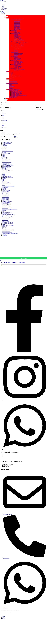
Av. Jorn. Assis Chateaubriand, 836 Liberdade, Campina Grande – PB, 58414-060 (10, 282)
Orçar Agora (24, 258)
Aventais (4, 152)
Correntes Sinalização (6, 176)
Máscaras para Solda (6, 203)
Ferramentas (4, 181)
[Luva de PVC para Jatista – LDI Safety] (18, 254)
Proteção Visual (5, 218)
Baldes (3, 154)
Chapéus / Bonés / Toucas (7, 170)
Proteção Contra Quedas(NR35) (8, 214)
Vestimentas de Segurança (8, 459)
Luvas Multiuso (5, 196)
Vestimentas (4, 235)
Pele (3, 211)
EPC (3, 179)
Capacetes (4, 168)
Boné (3, 156)
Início (3, 4)
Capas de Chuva (5, 169)
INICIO (2, 612)
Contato (4, 9)
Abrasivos (4, 144)
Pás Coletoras (5, 208)
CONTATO (19, 612)
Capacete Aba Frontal (6, 166)
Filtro (3, 185)
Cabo (3, 160)
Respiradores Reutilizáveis (7, 223)
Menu (3, 13)
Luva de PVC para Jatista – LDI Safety (12, 262)
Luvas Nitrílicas (5, 198)
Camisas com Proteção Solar (7, 165)
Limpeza (4, 188)
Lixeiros (4, 189)
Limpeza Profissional (7, 458)
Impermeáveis (5, 187)
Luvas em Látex (5, 192)
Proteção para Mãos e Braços (8, 216)
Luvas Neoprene (5, 197)
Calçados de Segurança (6, 162)
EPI (3, 180)
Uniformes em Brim (6, 231)
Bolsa (3, 155)
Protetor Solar (5, 220)
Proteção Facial (5, 215)
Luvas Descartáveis (6, 190)
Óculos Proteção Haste (6, 206)
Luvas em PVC (5, 193)
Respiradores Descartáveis (7, 222)
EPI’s (4, 454)
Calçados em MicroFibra (7, 164)
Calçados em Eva (5, 163)
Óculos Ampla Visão (6, 204)
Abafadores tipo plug (6, 143)
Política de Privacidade (5, 614)
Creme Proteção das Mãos (7, 177)
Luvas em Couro (5, 191)
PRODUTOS (13, 612)
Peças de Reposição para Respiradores (9, 209)
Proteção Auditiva (5, 213)
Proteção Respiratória (6, 217)
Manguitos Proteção (6, 202)
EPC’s (4, 455)
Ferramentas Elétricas (6, 182)
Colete (3, 173)
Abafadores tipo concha (7, 142)
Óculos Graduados (6, 205)
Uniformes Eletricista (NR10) (8, 229)
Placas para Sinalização (6, 212)
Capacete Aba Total (6, 167)
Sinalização (4, 226)
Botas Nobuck (5, 159)
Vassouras (4, 234)
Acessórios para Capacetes (7, 151)
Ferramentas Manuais (6, 183)
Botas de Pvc (5, 157)
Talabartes (4, 227)
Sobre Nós (4, 8)
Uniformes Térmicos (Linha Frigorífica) (10, 233)
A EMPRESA (7, 612)
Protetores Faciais (5, 221)
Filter (15, 136)
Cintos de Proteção (6, 171)
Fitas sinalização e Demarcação (8, 186)
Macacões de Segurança (7, 201)
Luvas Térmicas (5, 199)
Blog (3, 7)
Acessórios (4, 145)
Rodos (3, 224)
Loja (3, 6)
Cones (3, 174)
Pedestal (4, 210)
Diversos (4, 178)
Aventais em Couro (6, 153)
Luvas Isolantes (5, 194)
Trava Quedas (5, 228)
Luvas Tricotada (5, 200)
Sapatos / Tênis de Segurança (8, 225)
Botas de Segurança (6, 158)
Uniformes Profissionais (7, 232)
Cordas (3, 175)
